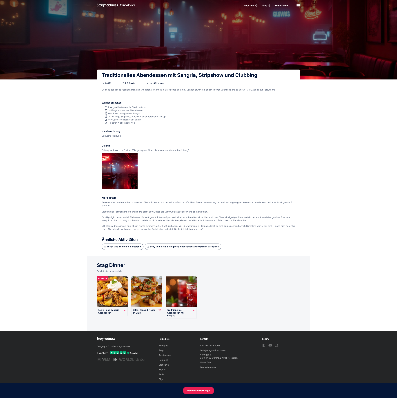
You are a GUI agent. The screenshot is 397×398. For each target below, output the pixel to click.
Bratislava (164, 364)
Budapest (164, 345)
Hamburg (163, 360)
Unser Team (281, 5)
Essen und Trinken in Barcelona (124, 246)
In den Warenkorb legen (198, 390)
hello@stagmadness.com (212, 350)
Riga (161, 379)
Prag (161, 350)
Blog (264, 5)
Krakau (162, 369)
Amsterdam (165, 355)
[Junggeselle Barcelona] (107, 5)
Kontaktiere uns (208, 367)
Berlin (161, 374)
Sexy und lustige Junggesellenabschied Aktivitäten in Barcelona (184, 246)
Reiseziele (249, 5)
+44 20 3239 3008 (210, 345)
